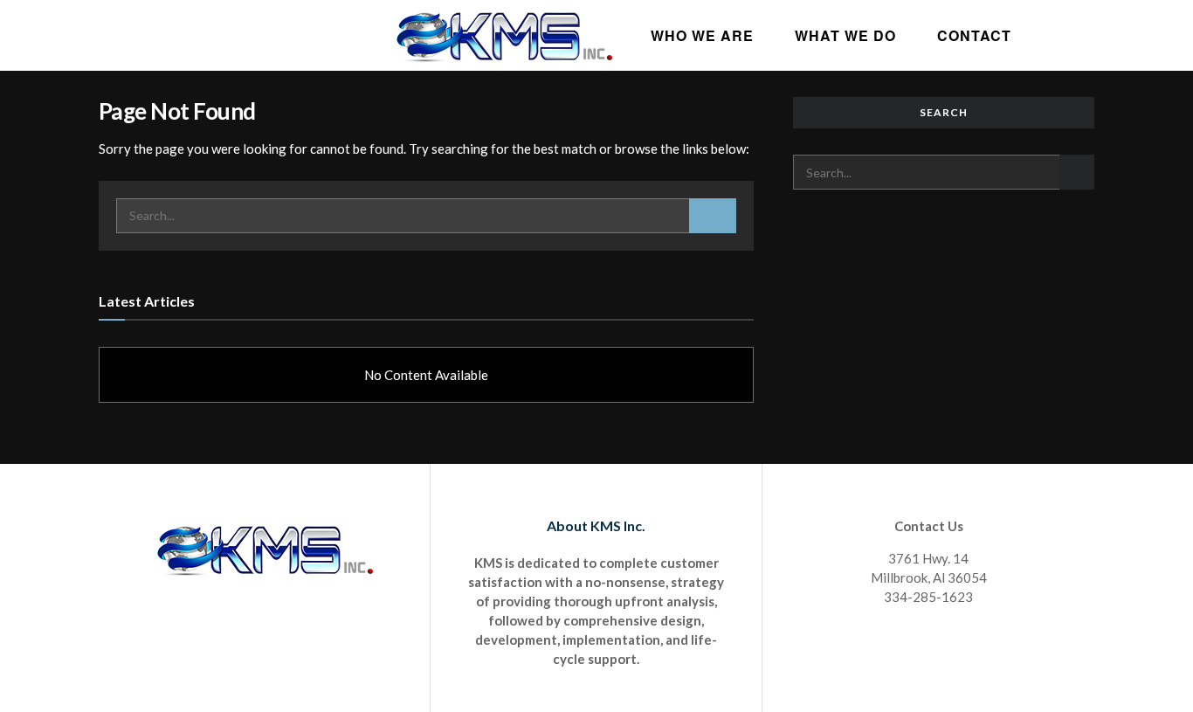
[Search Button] (712, 215)
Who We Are (702, 35)
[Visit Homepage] (504, 35)
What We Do (845, 35)
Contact (974, 35)
